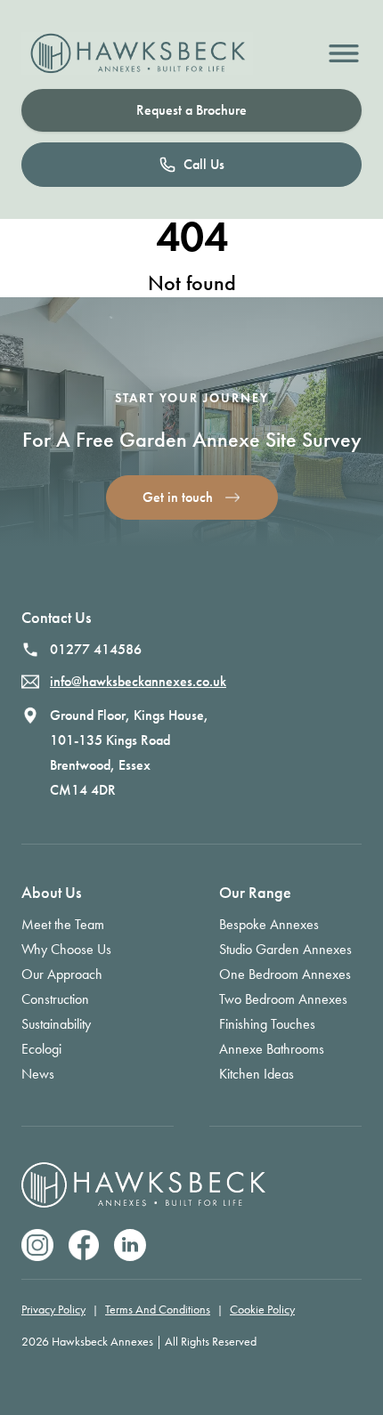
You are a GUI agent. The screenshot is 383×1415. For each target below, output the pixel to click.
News (37, 1073)
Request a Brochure (191, 109)
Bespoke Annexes (269, 924)
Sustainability (56, 1023)
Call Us (203, 164)
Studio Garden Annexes (285, 949)
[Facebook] (84, 1245)
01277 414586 (96, 649)
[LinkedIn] (130, 1245)
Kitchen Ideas (256, 1073)
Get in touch (178, 497)
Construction (55, 998)
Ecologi (41, 1048)
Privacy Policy (53, 1309)
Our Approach (61, 974)
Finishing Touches (267, 1023)
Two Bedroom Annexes (283, 998)
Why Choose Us (66, 949)
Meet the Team (62, 924)
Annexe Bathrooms (271, 1048)
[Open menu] (344, 53)
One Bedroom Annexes (285, 974)
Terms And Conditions (157, 1309)
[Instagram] (37, 1245)
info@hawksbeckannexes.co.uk (138, 681)
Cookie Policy (262, 1309)
